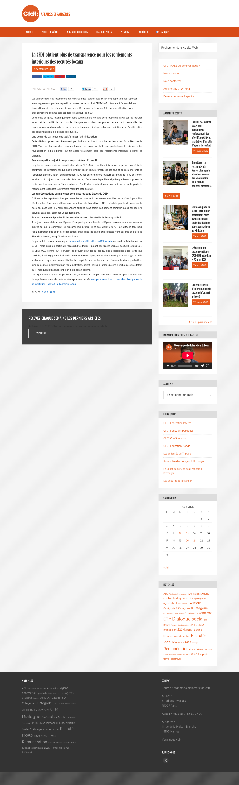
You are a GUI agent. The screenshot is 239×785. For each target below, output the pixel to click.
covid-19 (196, 613)
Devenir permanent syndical (179, 96)
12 (180, 533)
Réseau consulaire (204, 649)
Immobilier (169, 630)
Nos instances (171, 73)
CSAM (203, 613)
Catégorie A (170, 608)
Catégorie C (202, 608)
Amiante (186, 603)
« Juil (166, 567)
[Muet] (202, 365)
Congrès (188, 613)
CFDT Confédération (174, 438)
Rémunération (176, 649)
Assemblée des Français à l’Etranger (183, 461)
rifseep (195, 643)
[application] (187, 355)
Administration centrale (178, 594)
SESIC (193, 654)
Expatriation (176, 625)
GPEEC (193, 625)
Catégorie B (185, 608)
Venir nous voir (171, 739)
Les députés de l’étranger (177, 481)
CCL (165, 613)
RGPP (188, 642)
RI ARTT (51, 292)
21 (194, 540)
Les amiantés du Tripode (177, 453)
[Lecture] (167, 365)
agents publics (200, 599)
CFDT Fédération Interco (177, 423)
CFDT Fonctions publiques (178, 430)
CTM (167, 619)
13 (187, 533)
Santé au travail (170, 655)
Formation (185, 625)
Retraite (179, 642)
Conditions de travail (175, 613)
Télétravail (176, 659)
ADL (165, 594)
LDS (179, 629)
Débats (166, 625)
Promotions (185, 636)
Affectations (194, 594)
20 (187, 540)
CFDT (31, 13)
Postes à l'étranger (32, 729)
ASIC (193, 603)
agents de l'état (186, 599)
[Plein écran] (208, 365)
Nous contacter (172, 81)
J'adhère (40, 333)
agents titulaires (173, 603)
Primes (177, 636)
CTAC (209, 613)
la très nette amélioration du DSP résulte (91, 241)
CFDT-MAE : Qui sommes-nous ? (181, 66)
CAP (198, 603)
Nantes (187, 629)
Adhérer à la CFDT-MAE (176, 88)
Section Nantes (183, 655)
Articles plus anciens (200, 322)
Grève (201, 625)
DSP (44, 292)
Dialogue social (188, 619)
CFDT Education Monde (176, 446)
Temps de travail (60, 748)
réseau (192, 649)
